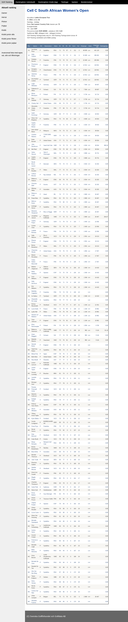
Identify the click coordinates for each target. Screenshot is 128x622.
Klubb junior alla (8, 34)
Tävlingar (64, 2)
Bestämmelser (86, 2)
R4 (69, 46)
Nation (55, 46)
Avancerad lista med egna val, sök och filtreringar (12, 54)
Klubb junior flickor (9, 39)
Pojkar (4, 26)
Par (78, 46)
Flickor (4, 22)
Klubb (4, 30)
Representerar (48, 46)
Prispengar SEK (96, 46)
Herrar (4, 17)
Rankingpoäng (103, 46)
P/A (41, 46)
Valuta (90, 46)
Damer (4, 13)
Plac (29, 46)
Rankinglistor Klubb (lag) (48, 2)
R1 (60, 46)
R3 (66, 46)
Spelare (75, 2)
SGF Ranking (7, 2)
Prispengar (83, 46)
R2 (63, 46)
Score (73, 46)
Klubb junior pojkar (9, 43)
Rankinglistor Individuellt (25, 2)
